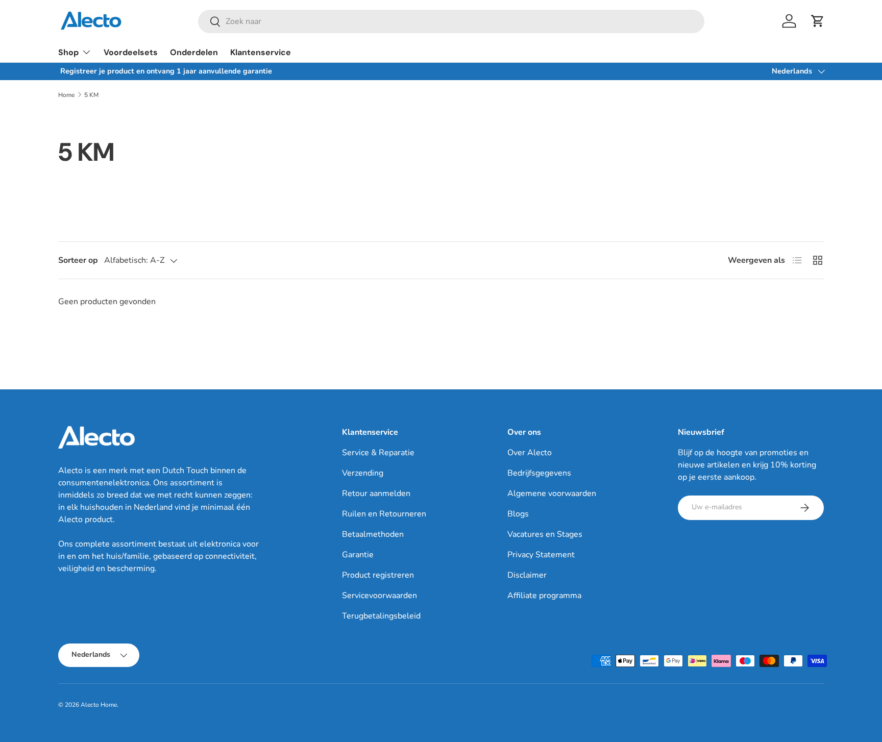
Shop (68, 52)
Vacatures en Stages (544, 534)
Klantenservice (260, 52)
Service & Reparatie (378, 452)
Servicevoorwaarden (379, 595)
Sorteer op (78, 260)
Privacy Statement (541, 554)
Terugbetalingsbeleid (381, 616)
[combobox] (451, 21)
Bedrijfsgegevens (539, 473)
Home (66, 95)
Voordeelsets (131, 52)
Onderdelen (194, 52)
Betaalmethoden (373, 534)
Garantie (358, 554)
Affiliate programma (544, 595)
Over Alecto (529, 452)
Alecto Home (99, 705)
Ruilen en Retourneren (384, 514)
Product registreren (378, 575)
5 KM (91, 95)
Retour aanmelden (376, 493)
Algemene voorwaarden (551, 493)
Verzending (362, 473)
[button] (817, 21)
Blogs (518, 514)
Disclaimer (527, 575)
